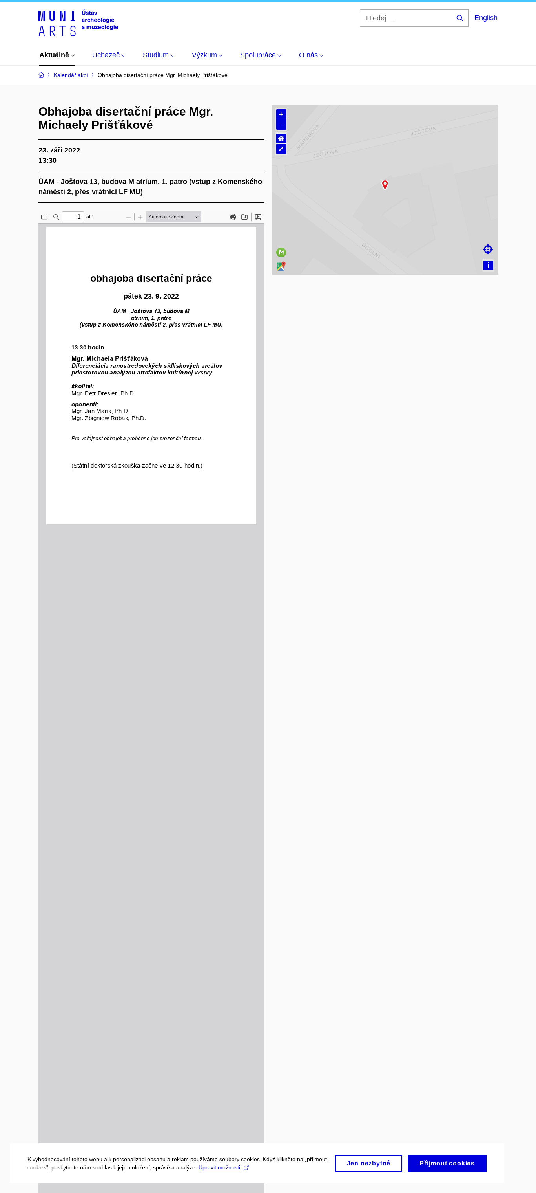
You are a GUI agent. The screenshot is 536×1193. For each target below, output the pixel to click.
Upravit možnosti (219, 1167)
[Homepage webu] (78, 22)
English (486, 18)
